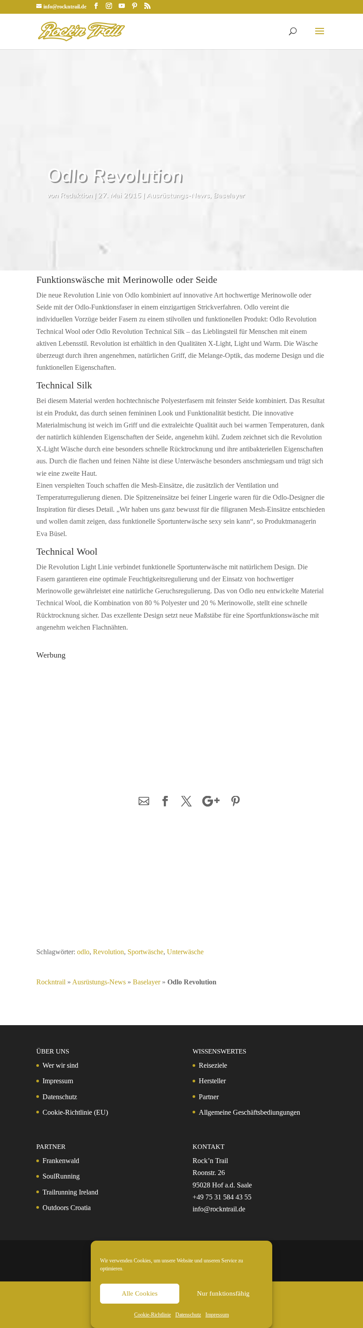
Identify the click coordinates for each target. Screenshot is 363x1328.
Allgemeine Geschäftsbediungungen (249, 1112)
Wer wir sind (60, 1065)
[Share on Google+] (211, 802)
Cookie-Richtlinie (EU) (75, 1112)
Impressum (217, 1315)
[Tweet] (186, 802)
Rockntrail (51, 982)
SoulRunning (61, 1176)
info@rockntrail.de (219, 1209)
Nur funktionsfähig (223, 1293)
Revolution (108, 952)
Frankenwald (60, 1160)
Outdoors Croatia (66, 1207)
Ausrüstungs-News (178, 195)
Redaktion (76, 195)
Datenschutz (188, 1315)
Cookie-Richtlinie (152, 1315)
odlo (83, 952)
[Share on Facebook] (165, 802)
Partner (209, 1097)
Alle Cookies (140, 1293)
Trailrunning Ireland (70, 1192)
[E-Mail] (144, 802)
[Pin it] (235, 802)
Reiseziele (213, 1065)
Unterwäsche (185, 952)
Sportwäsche (145, 952)
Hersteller (212, 1081)
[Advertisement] (105, 718)
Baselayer (229, 195)
